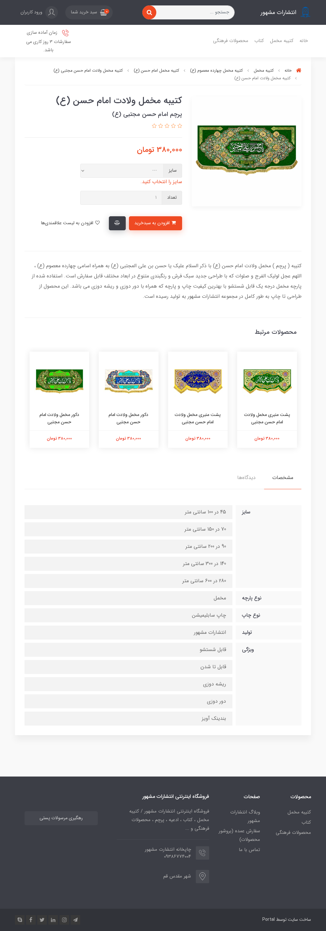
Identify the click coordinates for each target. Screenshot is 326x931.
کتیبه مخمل (282, 41)
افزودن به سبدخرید (152, 223)
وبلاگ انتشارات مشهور (245, 816)
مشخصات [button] (282, 478)
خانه (304, 41)
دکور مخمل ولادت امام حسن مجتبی (128, 418)
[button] (89, 12)
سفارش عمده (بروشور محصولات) (239, 835)
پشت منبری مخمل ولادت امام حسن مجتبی (267, 418)
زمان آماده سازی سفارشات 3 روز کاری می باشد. (48, 41)
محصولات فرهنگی (230, 41)
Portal (268, 919)
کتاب (259, 41)
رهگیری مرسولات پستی (61, 818)
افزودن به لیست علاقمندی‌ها (68, 223)
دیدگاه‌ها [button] (246, 478)
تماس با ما (249, 850)
